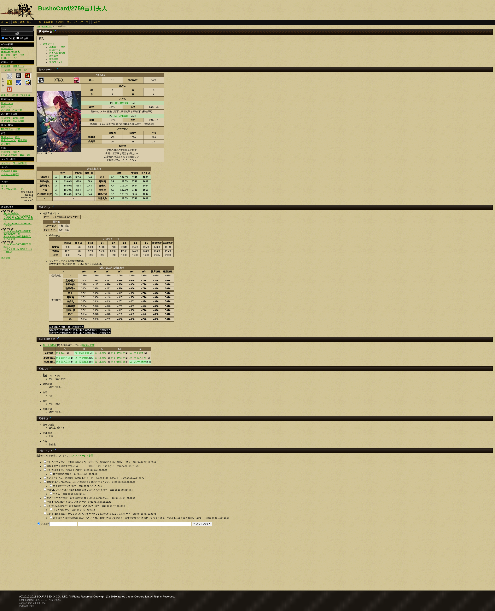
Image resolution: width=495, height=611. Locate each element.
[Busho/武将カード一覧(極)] (18, 78)
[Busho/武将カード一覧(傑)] (28, 84)
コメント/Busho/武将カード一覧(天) (17, 250)
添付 (29, 22)
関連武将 (53, 55)
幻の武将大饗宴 (9, 171)
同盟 (8, 55)
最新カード (18, 66)
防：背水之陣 (63, 358)
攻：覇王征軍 (82, 361)
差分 (69, 22)
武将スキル (7, 103)
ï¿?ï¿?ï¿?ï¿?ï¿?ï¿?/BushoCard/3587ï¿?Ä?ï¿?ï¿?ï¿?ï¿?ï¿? (18, 218)
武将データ (49, 44)
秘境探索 (22, 140)
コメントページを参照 (81, 455)
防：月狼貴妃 (122, 103)
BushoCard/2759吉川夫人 (72, 8)
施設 (17, 137)
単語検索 (48, 22)
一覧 (38, 22)
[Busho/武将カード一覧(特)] (28, 78)
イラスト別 (24, 95)
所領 (17, 129)
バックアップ (81, 22)
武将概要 (5, 66)
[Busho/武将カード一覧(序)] (18, 84)
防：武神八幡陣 (138, 361)
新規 (15, 22)
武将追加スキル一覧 (11, 109)
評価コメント (56, 62)
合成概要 (5, 121)
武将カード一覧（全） (16, 70)
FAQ (15, 58)
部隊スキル (7, 106)
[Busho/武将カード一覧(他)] (9, 91)
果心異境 (5, 143)
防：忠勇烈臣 (118, 352)
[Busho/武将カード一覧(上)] (9, 84)
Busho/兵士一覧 (11, 233)
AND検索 (10, 38)
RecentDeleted (11, 213)
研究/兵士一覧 (8, 140)
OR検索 (24, 38)
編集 (22, 22)
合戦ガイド (18, 152)
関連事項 (53, 59)
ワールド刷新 (20, 163)
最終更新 (60, 22)
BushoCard (47, 26)
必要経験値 (18, 118)
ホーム (4, 22)
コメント (5, 186)
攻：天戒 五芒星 (138, 358)
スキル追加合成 (57, 53)
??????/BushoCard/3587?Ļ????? (17, 224)
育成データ (55, 50)
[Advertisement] (69, 557)
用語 (22, 55)
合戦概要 (5, 152)
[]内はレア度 (87, 345)
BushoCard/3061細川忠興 (17, 244)
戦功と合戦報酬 (9, 155)
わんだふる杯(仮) (10, 174)
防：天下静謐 (136, 352)
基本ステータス (57, 47)
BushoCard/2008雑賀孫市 (17, 231)
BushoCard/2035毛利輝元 (17, 236)
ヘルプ (96, 22)
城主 (15, 55)
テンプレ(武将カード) (12, 189)
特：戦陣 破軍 (82, 352)
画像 (3, 95)
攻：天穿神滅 (82, 358)
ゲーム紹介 (7, 48)
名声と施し (25, 155)
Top (38, 26)
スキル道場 (18, 121)
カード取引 (12, 95)
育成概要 (5, 118)
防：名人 (60, 352)
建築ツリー (7, 137)
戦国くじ (5, 58)
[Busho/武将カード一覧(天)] (9, 78)
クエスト (5, 163)
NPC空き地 (7, 129)
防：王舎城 (100, 352)
